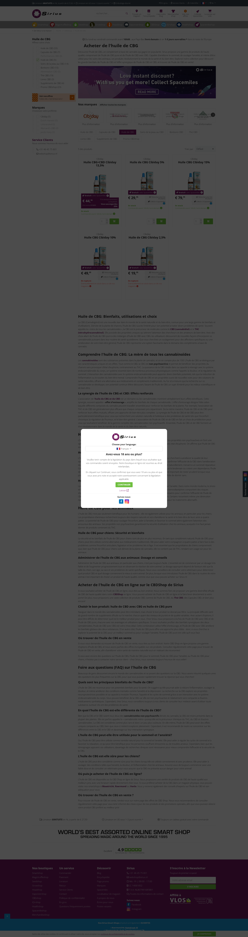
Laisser (123, 490)
